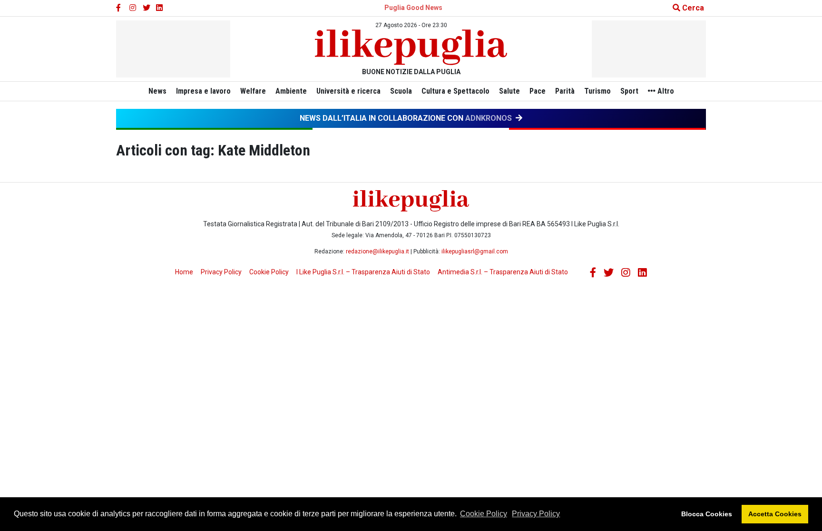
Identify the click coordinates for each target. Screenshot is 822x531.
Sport (629, 91)
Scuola (401, 91)
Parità (565, 91)
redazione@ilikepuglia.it (377, 251)
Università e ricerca (348, 91)
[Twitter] (146, 8)
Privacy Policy (536, 514)
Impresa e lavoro (203, 91)
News (157, 91)
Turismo (597, 91)
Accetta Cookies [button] (775, 514)
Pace (537, 91)
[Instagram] (133, 8)
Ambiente (291, 91)
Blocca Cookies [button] (706, 514)
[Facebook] (120, 8)
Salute (509, 91)
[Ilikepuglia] (411, 47)
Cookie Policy (483, 514)
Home (184, 272)
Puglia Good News (413, 7)
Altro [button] (665, 91)
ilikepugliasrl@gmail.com (474, 251)
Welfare (253, 91)
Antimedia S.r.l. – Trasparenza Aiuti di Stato (503, 272)
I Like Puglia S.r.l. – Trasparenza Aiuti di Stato (363, 272)
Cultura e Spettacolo (455, 91)
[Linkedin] (160, 8)
